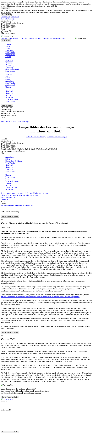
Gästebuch (9, 61)
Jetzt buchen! (10, 55)
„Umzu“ (8, 65)
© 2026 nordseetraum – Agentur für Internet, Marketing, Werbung (24, 193)
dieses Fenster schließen (10, 216)
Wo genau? (9, 67)
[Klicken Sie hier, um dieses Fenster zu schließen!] (2, 219)
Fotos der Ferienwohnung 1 (36, 137)
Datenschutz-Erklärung (13, 161)
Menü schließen (7, 105)
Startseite (8, 44)
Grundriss (8, 63)
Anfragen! (4, 199)
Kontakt (8, 57)
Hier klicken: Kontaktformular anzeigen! (15, 121)
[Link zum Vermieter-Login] (8, 399)
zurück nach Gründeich (25, 205)
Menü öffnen (6, 40)
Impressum (15, 17)
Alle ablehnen (6, 14)
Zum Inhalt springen (8, 19)
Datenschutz (5, 17)
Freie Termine (10, 53)
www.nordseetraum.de (9, 205)
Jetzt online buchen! (8, 197)
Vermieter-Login (11, 187)
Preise (7, 49)
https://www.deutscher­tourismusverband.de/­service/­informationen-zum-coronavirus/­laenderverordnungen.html (40, 297)
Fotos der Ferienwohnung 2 (57, 137)
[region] (46, 19)
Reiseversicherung (12, 69)
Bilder (7, 47)
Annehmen (5, 8)
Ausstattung (9, 51)
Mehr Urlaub (10, 71)
